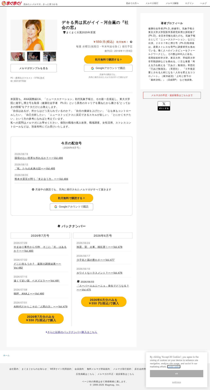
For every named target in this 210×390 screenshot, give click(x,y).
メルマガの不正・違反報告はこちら (115, 374)
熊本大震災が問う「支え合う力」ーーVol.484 (41, 179)
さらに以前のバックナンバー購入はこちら (72, 332)
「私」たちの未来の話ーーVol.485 (35, 168)
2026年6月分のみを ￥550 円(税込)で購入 (103, 301)
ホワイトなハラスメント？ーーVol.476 (99, 272)
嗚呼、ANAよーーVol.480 (29, 293)
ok (176, 373)
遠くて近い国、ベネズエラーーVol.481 (37, 280)
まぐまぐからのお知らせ (34, 369)
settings (176, 382)
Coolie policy (174, 366)
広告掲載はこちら (85, 374)
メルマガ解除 (172, 3)
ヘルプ (203, 3)
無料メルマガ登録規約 (98, 369)
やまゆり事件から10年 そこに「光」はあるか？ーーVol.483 (40, 248)
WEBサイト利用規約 (61, 369)
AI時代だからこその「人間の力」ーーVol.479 (40, 306)
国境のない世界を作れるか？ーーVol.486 (39, 158)
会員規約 (79, 369)
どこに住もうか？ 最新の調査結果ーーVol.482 (37, 265)
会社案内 (14, 369)
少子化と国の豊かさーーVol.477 (96, 259)
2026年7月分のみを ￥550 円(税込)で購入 (41, 318)
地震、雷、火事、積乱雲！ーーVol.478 (99, 246)
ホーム (6, 355)
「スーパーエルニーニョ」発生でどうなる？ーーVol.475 (103, 287)
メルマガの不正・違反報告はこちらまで (172, 95)
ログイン (189, 3)
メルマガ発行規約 (122, 369)
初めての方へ (132, 3)
